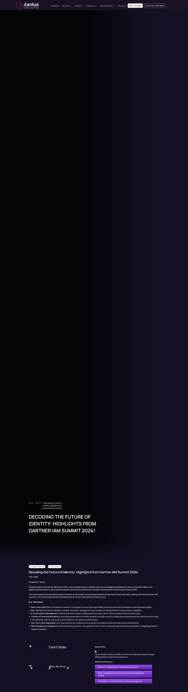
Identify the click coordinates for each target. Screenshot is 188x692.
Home (31, 503)
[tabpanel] (39, 668)
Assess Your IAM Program (154, 6)
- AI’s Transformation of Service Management (120, 681)
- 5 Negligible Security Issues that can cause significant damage (121, 674)
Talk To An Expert (135, 6)
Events (38, 503)
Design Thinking (37, 567)
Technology (54, 567)
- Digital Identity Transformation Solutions (118, 667)
